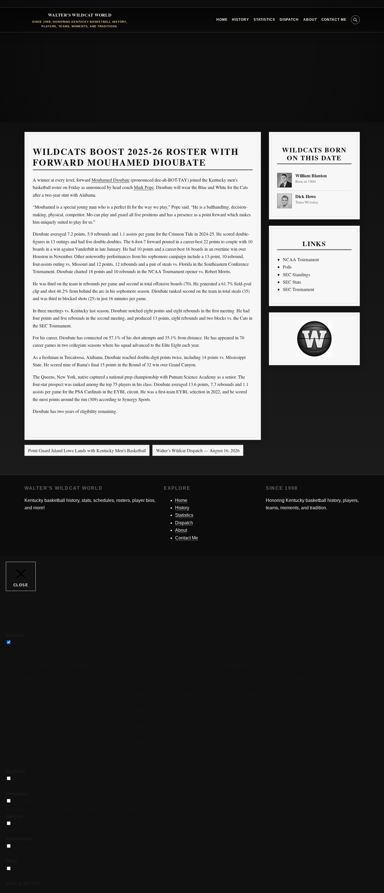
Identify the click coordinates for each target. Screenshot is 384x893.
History (240, 20)
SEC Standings (296, 274)
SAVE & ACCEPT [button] (23, 883)
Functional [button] (15, 771)
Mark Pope (144, 187)
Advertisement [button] (19, 838)
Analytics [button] (14, 816)
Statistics (264, 20)
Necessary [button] (15, 635)
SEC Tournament (298, 289)
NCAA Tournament (301, 259)
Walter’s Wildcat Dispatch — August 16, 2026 (198, 450)
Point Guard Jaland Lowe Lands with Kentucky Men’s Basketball (87, 450)
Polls (287, 267)
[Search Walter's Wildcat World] (355, 19)
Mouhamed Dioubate (111, 180)
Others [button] (12, 861)
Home (222, 20)
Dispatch (289, 20)
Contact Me (333, 20)
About (310, 20)
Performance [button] (17, 793)
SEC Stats (292, 282)
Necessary (22, 642)
